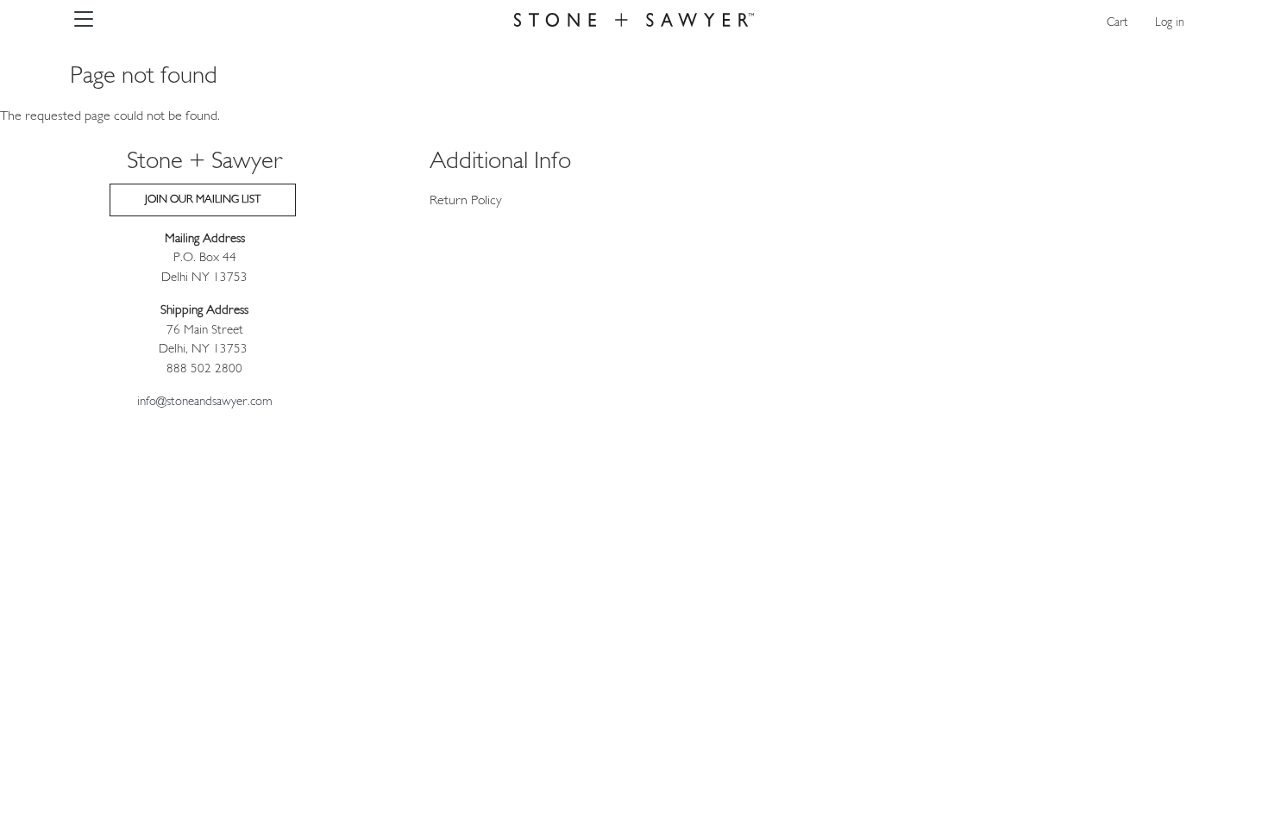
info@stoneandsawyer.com (205, 402)
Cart (1117, 22)
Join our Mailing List (203, 199)
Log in (1169, 22)
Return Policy (466, 201)
